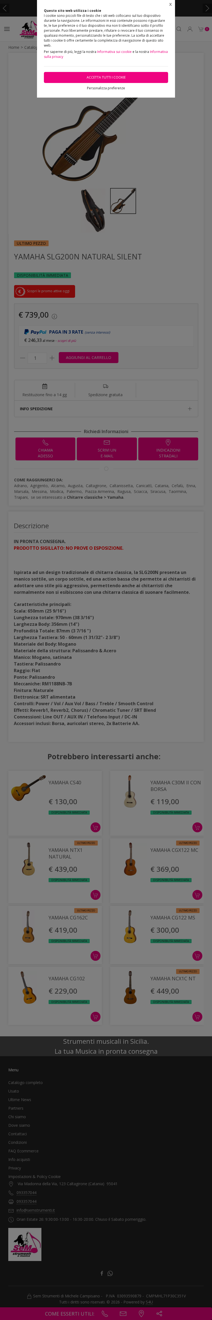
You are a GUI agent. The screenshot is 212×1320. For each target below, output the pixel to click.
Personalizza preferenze (106, 88)
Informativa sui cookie (114, 51)
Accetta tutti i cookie (106, 77)
